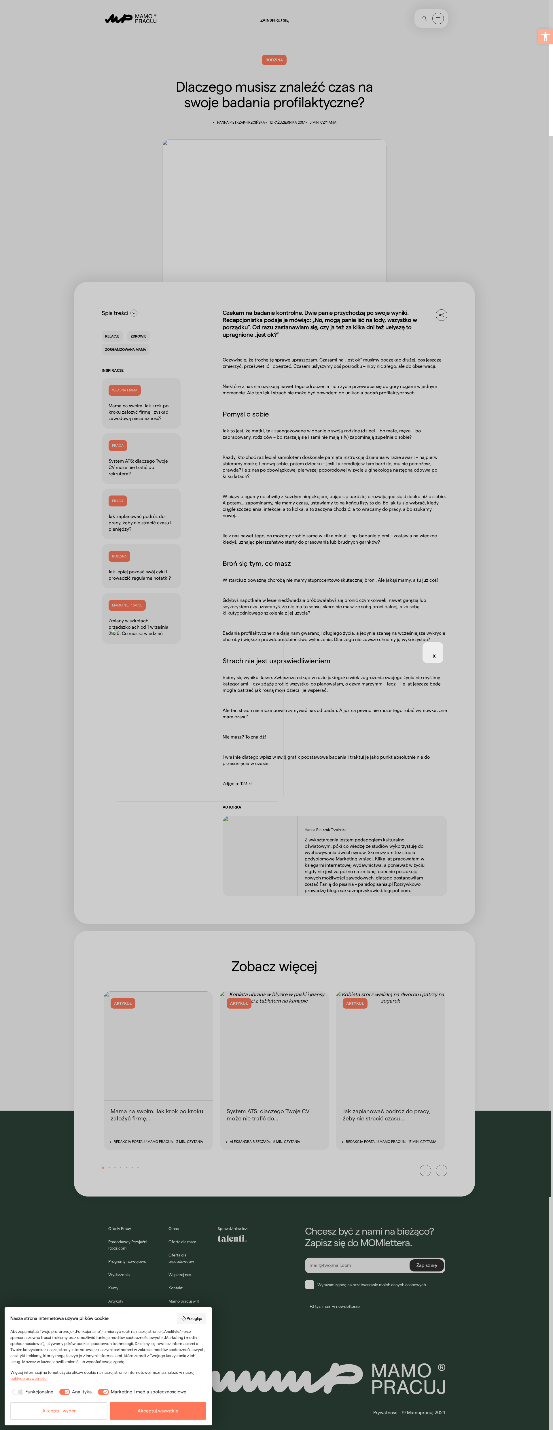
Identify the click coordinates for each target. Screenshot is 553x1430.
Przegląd (194, 1318)
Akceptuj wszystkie (158, 1410)
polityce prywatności (29, 1378)
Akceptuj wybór (59, 1410)
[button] (545, 36)
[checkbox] (31, 1391)
